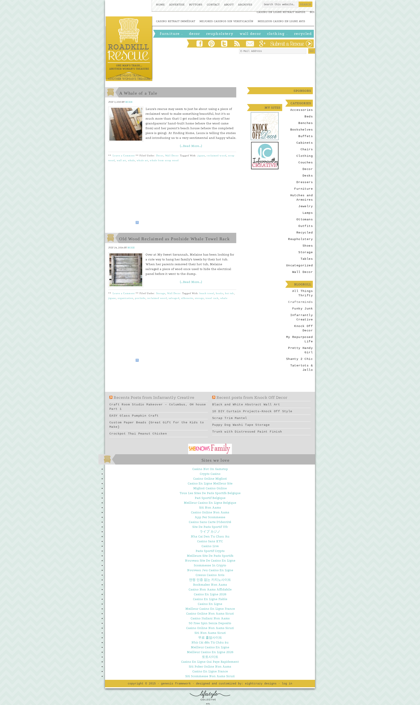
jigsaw (201, 155)
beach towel (207, 293)
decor (194, 34)
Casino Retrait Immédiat (175, 21)
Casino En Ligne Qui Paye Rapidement (210, 662)
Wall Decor (250, 34)
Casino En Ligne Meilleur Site (210, 483)
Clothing (277, 34)
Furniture (171, 34)
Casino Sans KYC (210, 541)
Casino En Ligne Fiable (210, 599)
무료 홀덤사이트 (210, 638)
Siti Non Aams (210, 507)
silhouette (187, 298)
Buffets (305, 136)
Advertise (177, 4)
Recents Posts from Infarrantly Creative (154, 397)
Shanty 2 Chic (299, 359)
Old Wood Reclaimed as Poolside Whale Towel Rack (174, 238)
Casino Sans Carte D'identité (210, 522)
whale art (142, 160)
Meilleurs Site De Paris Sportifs (210, 556)
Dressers (304, 182)
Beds (308, 116)
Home (160, 4)
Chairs (307, 149)
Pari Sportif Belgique (210, 498)
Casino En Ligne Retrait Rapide (281, 12)
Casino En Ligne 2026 (210, 594)
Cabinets (304, 143)
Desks (308, 175)
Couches (305, 162)
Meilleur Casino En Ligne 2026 (210, 652)
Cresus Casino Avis (210, 575)
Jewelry (305, 206)
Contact (213, 4)
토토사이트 (210, 657)
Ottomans (304, 219)
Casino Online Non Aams (210, 512)
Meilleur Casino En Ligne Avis (281, 21)
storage (199, 298)
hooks (219, 293)
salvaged (174, 298)
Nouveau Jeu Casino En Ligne (210, 570)
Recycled (303, 34)
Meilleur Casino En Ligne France (210, 609)
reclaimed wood (216, 155)
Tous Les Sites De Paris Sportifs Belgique (210, 493)
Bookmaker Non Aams (210, 585)
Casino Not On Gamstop (210, 469)
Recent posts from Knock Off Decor (251, 397)
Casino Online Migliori (210, 479)
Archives (245, 4)
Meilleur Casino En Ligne (210, 647)
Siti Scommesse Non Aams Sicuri (210, 676)
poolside (140, 298)
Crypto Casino (210, 474)
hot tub (229, 293)
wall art (121, 160)
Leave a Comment (124, 155)
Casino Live (210, 546)
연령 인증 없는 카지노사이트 (210, 580)
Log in (287, 683)
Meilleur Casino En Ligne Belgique (210, 503)
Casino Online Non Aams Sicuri (210, 613)
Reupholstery (220, 34)
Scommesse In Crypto (210, 565)
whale (131, 160)
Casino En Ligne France (210, 671)
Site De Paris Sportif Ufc (210, 527)
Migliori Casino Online (210, 488)
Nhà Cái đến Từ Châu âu (210, 642)
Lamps (308, 213)
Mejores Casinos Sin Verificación (226, 21)
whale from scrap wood (164, 160)
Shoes (308, 245)
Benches (305, 123)
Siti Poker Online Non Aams (210, 666)
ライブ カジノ (210, 532)
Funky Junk (302, 308)
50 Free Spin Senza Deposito (210, 623)
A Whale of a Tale (138, 93)
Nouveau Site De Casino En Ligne (210, 560)
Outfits (305, 226)
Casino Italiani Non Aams (210, 618)
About (229, 4)
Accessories (301, 110)
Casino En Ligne (210, 604)
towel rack (212, 298)
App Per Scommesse (210, 517)
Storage (161, 293)
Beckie (129, 102)
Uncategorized (299, 265)
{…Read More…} (191, 146)
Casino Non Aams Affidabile (210, 589)
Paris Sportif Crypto (210, 551)
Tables (307, 259)
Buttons (195, 4)
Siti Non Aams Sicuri (210, 633)
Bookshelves (301, 129)
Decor (160, 155)
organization (125, 298)
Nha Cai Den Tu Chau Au (210, 536)
